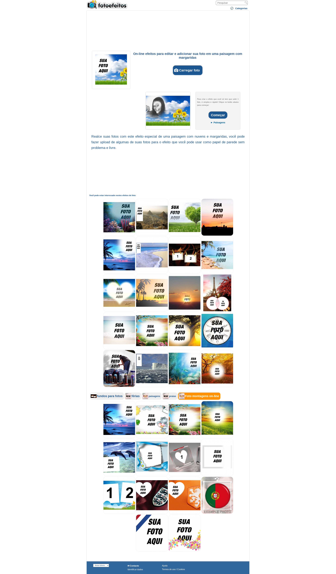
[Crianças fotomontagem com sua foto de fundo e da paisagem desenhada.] (152, 437)
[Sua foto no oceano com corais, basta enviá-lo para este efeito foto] (119, 235)
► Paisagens (218, 122)
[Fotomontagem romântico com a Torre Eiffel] (217, 311)
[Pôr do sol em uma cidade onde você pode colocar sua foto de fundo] (217, 235)
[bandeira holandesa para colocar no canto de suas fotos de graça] (152, 551)
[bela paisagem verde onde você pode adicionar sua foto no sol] (217, 437)
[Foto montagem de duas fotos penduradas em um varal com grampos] (185, 273)
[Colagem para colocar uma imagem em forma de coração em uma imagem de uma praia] (119, 311)
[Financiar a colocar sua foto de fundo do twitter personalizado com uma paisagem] (152, 386)
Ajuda (164, 566)
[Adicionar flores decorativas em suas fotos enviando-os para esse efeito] (185, 551)
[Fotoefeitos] (108, 4)
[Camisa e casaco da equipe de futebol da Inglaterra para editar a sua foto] (152, 513)
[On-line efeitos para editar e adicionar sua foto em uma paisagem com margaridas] (111, 69)
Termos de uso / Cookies (173, 569)
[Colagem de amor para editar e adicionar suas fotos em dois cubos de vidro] (185, 475)
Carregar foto (189, 70)
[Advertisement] (168, 31)
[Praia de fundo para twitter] (152, 273)
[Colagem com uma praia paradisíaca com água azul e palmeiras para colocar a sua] (217, 273)
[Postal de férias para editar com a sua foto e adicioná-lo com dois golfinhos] (119, 475)
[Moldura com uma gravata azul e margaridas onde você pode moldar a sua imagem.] (152, 475)
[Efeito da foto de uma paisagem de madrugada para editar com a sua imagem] (152, 348)
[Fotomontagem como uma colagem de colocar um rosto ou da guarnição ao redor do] (185, 311)
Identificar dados (135, 569)
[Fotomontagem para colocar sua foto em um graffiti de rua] (119, 386)
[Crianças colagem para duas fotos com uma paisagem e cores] (119, 513)
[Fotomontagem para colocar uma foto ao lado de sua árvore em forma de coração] (185, 235)
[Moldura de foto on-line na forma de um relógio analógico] (217, 348)
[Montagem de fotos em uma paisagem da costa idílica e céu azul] (119, 273)
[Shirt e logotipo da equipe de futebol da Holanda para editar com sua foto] (185, 513)
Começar (218, 115)
